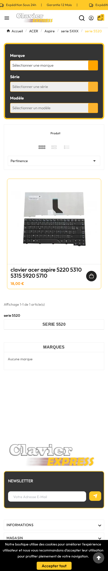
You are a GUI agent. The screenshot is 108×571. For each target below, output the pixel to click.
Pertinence (54, 161)
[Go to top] (98, 557)
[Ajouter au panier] (91, 276)
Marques (54, 347)
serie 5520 (54, 324)
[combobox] (54, 65)
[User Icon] (91, 18)
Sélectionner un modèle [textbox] (31, 107)
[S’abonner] (95, 496)
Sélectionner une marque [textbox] (32, 65)
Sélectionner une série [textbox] (30, 86)
